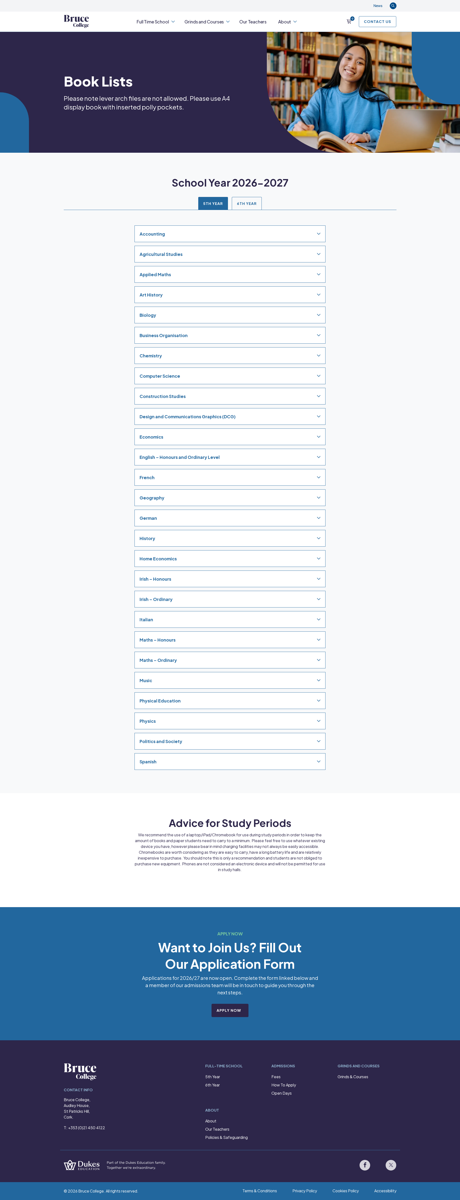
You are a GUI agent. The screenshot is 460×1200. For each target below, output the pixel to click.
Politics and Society (161, 741)
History (147, 538)
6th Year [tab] (247, 203)
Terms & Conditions (259, 1190)
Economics (151, 437)
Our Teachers (253, 21)
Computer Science (160, 376)
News (378, 5)
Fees (276, 1076)
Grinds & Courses (353, 1076)
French (147, 477)
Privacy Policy (304, 1190)
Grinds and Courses (204, 21)
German (148, 518)
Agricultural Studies (161, 254)
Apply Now (229, 1010)
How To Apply (283, 1084)
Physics (148, 721)
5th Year (212, 1076)
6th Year (212, 1084)
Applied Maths (155, 274)
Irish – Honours (155, 579)
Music (146, 680)
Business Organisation (164, 335)
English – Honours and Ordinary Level (180, 457)
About (284, 21)
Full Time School (153, 21)
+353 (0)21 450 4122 (86, 1127)
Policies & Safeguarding (226, 1137)
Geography (152, 497)
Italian (146, 619)
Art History (151, 294)
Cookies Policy (346, 1190)
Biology (148, 315)
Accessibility (385, 1190)
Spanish (148, 761)
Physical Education (160, 700)
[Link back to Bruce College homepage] (76, 21)
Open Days (281, 1093)
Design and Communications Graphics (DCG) (188, 416)
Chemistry (151, 355)
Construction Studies (163, 396)
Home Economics (158, 558)
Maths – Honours (158, 640)
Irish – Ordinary (156, 599)
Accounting (152, 234)
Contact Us (377, 21)
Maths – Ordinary (158, 660)
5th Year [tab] (213, 203)
